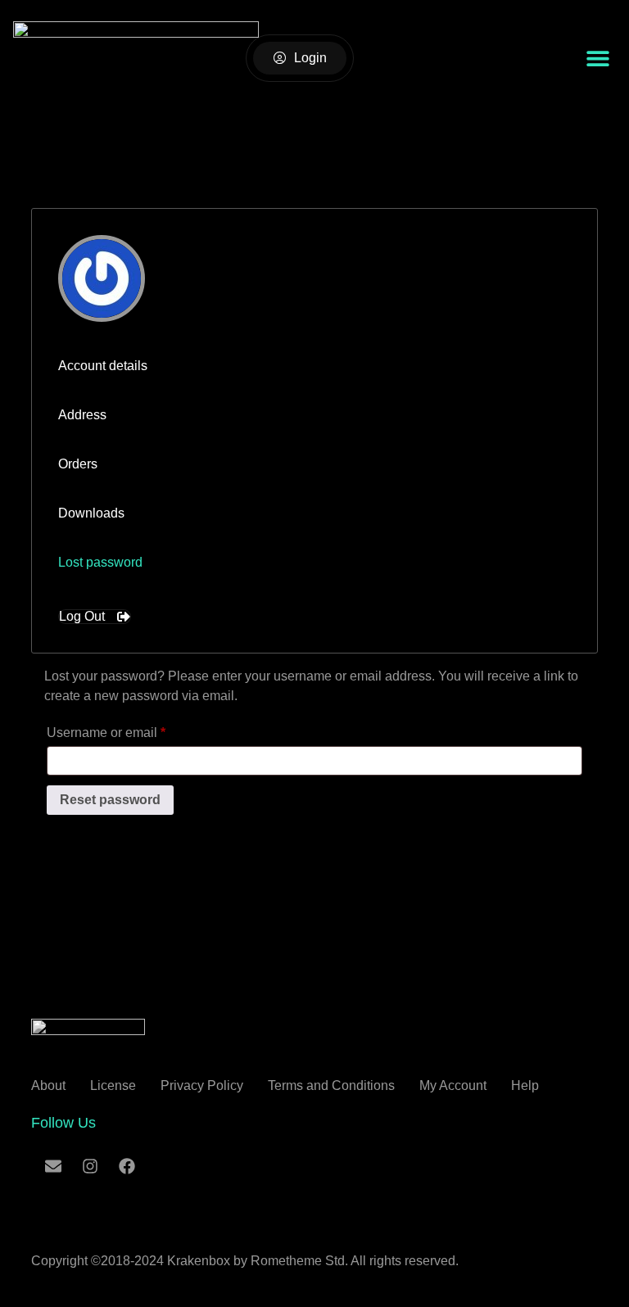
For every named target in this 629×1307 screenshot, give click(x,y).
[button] (597, 58)
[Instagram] (90, 1166)
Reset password (110, 800)
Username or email (133, 729)
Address (82, 415)
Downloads (91, 513)
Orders (77, 464)
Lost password (100, 562)
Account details (102, 366)
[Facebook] (127, 1166)
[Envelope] (53, 1166)
